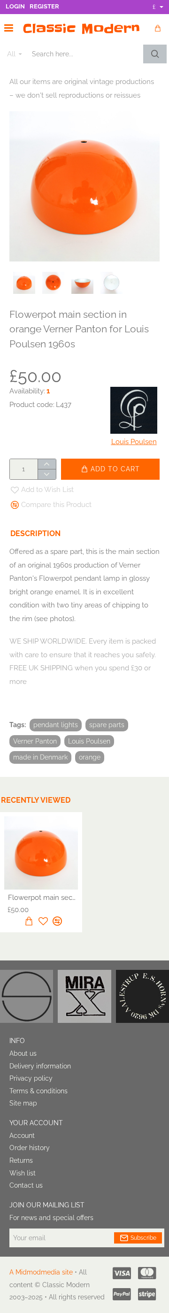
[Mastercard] (147, 1273)
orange (89, 757)
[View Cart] (157, 28)
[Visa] (122, 1273)
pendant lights (55, 725)
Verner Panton (35, 741)
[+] (47, 464)
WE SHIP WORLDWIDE (47, 641)
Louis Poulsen (89, 741)
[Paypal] (122, 1294)
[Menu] (8, 28)
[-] (47, 474)
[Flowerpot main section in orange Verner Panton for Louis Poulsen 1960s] (41, 853)
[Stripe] (147, 1294)
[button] (110, 469)
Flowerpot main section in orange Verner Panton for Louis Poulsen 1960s (43, 897)
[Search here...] (155, 54)
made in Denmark (40, 757)
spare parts (106, 725)
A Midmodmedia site (41, 1272)
